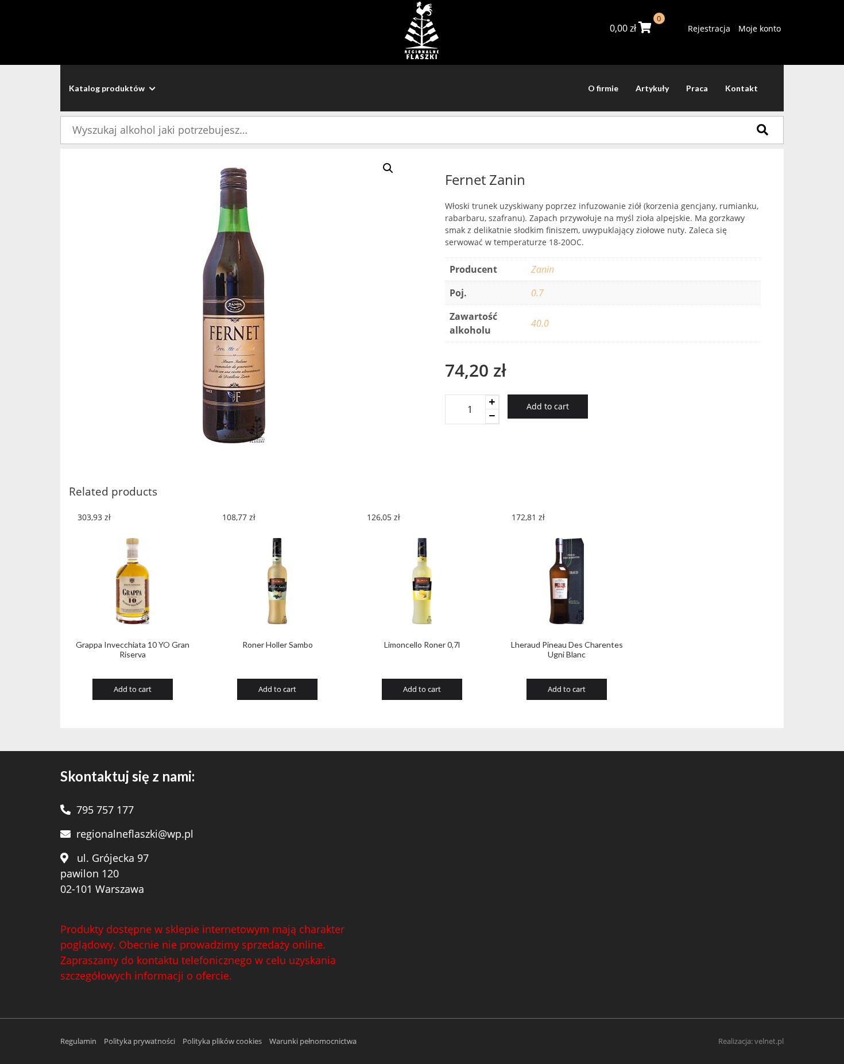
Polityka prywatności (139, 1041)
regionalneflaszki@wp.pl (134, 834)
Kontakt (741, 88)
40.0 (540, 323)
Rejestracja (709, 28)
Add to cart (547, 406)
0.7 (537, 293)
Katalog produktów (107, 88)
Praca (697, 88)
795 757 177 (105, 810)
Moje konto (759, 28)
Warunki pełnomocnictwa (313, 1041)
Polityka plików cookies (222, 1041)
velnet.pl (769, 1041)
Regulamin (78, 1041)
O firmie (603, 88)
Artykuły (652, 88)
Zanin (542, 269)
